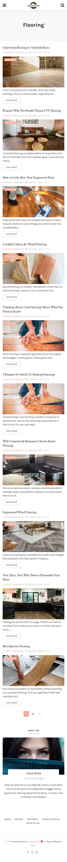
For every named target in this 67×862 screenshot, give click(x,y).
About (8, 819)
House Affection (20, 841)
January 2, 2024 (35, 52)
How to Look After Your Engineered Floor (29, 177)
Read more (11, 100)
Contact (19, 819)
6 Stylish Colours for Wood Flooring (25, 244)
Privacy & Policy (50, 819)
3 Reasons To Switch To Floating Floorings (29, 374)
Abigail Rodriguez (14, 52)
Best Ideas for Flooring (16, 646)
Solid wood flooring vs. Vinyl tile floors (26, 48)
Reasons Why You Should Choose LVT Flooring (32, 111)
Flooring (10, 59)
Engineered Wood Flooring (19, 512)
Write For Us (32, 823)
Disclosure (32, 819)
